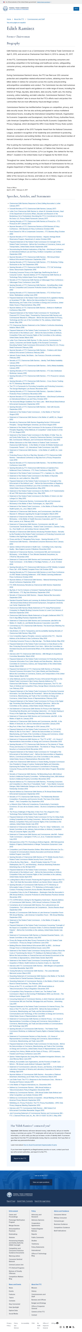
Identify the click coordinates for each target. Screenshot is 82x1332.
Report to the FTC (20, 1158)
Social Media (13, 1313)
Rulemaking (13, 1234)
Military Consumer (60, 1218)
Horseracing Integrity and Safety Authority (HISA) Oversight (16, 1243)
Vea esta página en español (16, 22)
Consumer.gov (59, 1221)
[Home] (16, 11)
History (34, 1291)
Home (9, 19)
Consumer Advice (60, 1214)
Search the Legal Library (42, 1201)
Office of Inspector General (46, 1325)
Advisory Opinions (38, 1220)
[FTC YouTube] (70, 1327)
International (36, 1250)
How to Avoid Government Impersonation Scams (40, 1145)
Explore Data (13, 1310)
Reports (34, 1234)
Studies (34, 1240)
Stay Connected (14, 1304)
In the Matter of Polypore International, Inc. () (30, 1085)
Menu (76, 8)
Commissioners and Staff (36, 19)
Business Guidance (61, 1224)
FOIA (33, 1323)
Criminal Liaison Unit (16, 1264)
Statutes (12, 1237)
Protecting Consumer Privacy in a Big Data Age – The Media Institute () (37, 641)
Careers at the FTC (38, 1311)
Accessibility (25, 1323)
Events (11, 1291)
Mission (34, 1288)
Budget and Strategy (39, 1303)
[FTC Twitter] (64, 1327)
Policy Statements (38, 1247)
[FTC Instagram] (61, 1327)
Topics (11, 1297)
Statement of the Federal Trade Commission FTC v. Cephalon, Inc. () (36, 473)
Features (12, 1294)
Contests (12, 1301)
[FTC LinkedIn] (67, 1327)
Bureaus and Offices (39, 1300)
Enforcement (13, 1211)
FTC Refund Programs (16, 1268)
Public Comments (38, 1237)
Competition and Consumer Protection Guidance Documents (16, 1251)
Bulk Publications (60, 1231)
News (11, 1288)
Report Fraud (11, 1201)
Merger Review (14, 1225)
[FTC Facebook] (57, 1323)
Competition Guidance (62, 1227)
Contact (34, 1315)
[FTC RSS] (73, 1327)
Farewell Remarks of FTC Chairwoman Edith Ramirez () (33, 208)
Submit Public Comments (25, 1201)
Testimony (35, 1244)
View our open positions (41, 1182)
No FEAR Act (38, 1325)
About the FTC (19, 19)
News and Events (15, 1284)
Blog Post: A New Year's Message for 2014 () (30, 726)
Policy (34, 1211)
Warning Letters (14, 1256)
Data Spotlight (14, 1307)
